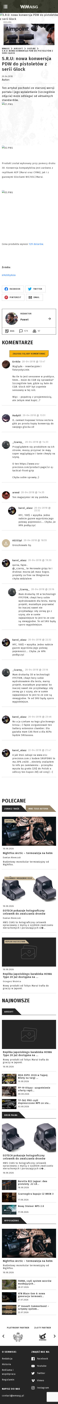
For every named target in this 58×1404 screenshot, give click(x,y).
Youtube (41, 1366)
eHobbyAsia (9, 275)
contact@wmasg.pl (13, 1395)
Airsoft (18, 48)
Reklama (7, 22)
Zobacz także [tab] (11, 809)
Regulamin (8, 1379)
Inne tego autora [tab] (38, 809)
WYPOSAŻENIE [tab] (11, 1221)
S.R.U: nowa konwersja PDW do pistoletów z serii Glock (27, 52)
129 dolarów (36, 244)
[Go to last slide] (3, 1336)
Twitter (40, 1373)
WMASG (6, 48)
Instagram (42, 1387)
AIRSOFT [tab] (8, 1012)
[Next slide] (54, 1336)
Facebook (42, 1358)
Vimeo (40, 1380)
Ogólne (31, 48)
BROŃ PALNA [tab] (10, 1115)
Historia (6, 1364)
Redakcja (7, 1358)
